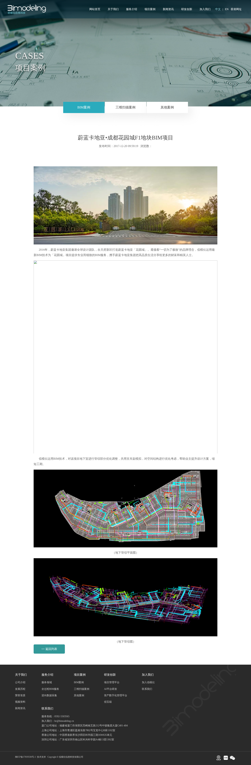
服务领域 (47, 682)
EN (227, 9)
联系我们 (147, 689)
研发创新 (186, 9)
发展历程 (20, 689)
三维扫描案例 (125, 107)
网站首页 (94, 9)
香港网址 (236, 9)
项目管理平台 (111, 682)
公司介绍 (20, 682)
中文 (218, 9)
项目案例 (149, 9)
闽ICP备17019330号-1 (25, 757)
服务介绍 (131, 9)
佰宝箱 (108, 701)
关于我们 (113, 9)
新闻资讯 (168, 9)
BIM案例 (83, 107)
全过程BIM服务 (50, 689)
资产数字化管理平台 (115, 695)
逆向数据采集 (49, 695)
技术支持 (41, 757)
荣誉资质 (20, 695)
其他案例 (167, 107)
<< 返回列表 (49, 648)
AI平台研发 (110, 689)
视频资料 (20, 701)
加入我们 (205, 9)
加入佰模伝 (148, 682)
